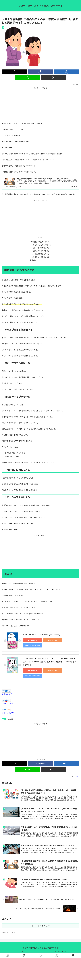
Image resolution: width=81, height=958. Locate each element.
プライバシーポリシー (60, 951)
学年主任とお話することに (40, 242)
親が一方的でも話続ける (41, 248)
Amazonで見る (52, 640)
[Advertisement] (40, 104)
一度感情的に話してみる (41, 254)
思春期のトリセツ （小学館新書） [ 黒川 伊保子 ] (41, 634)
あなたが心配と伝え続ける (42, 245)
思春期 (11, 719)
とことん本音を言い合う (41, 257)
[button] (53, 77)
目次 (37, 237)
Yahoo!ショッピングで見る (32, 645)
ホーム (20, 951)
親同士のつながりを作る (41, 251)
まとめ (33, 260)
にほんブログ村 (8, 694)
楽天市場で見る (32, 640)
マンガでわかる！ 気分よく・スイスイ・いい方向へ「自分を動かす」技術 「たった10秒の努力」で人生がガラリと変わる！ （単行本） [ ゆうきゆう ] (50, 661)
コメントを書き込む (41, 926)
